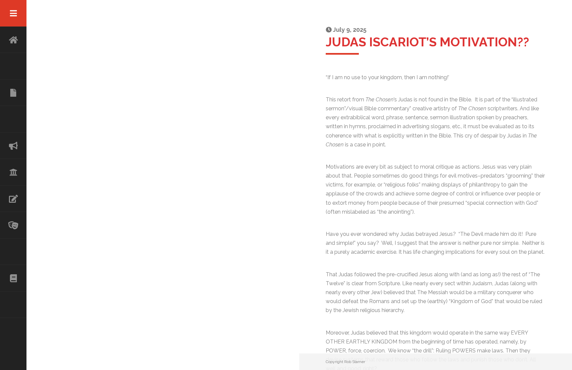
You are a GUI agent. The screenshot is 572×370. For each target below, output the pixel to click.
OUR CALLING (13, 145)
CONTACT (13, 304)
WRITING (13, 198)
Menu (13, 13)
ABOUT (13, 66)
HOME (13, 39)
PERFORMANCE (13, 225)
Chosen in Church (13, 92)
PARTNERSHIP (13, 119)
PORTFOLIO (13, 251)
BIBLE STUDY (13, 172)
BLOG (13, 278)
